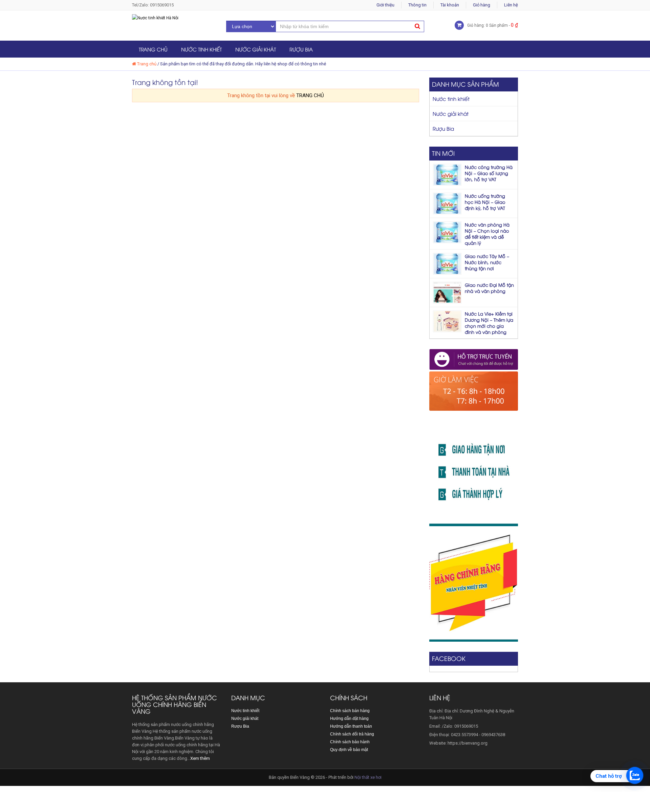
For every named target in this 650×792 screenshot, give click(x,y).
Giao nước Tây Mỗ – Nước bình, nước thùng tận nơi (487, 262)
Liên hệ (511, 4)
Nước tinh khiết (201, 49)
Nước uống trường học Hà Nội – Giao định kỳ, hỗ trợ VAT (485, 202)
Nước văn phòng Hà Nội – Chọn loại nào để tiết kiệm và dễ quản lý (487, 233)
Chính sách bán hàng (350, 710)
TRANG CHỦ (310, 95)
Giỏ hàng (481, 4)
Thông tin (417, 4)
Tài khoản (449, 4)
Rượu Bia (301, 49)
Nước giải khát (255, 49)
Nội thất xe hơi (368, 777)
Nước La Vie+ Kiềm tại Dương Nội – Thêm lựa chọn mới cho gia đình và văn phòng (489, 323)
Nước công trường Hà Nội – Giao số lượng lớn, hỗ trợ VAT (489, 173)
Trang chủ (153, 49)
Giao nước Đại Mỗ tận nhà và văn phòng (489, 288)
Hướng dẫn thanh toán (351, 726)
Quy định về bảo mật (349, 749)
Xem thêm (200, 758)
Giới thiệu (385, 4)
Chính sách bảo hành (350, 742)
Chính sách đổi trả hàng (352, 734)
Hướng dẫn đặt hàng (349, 718)
